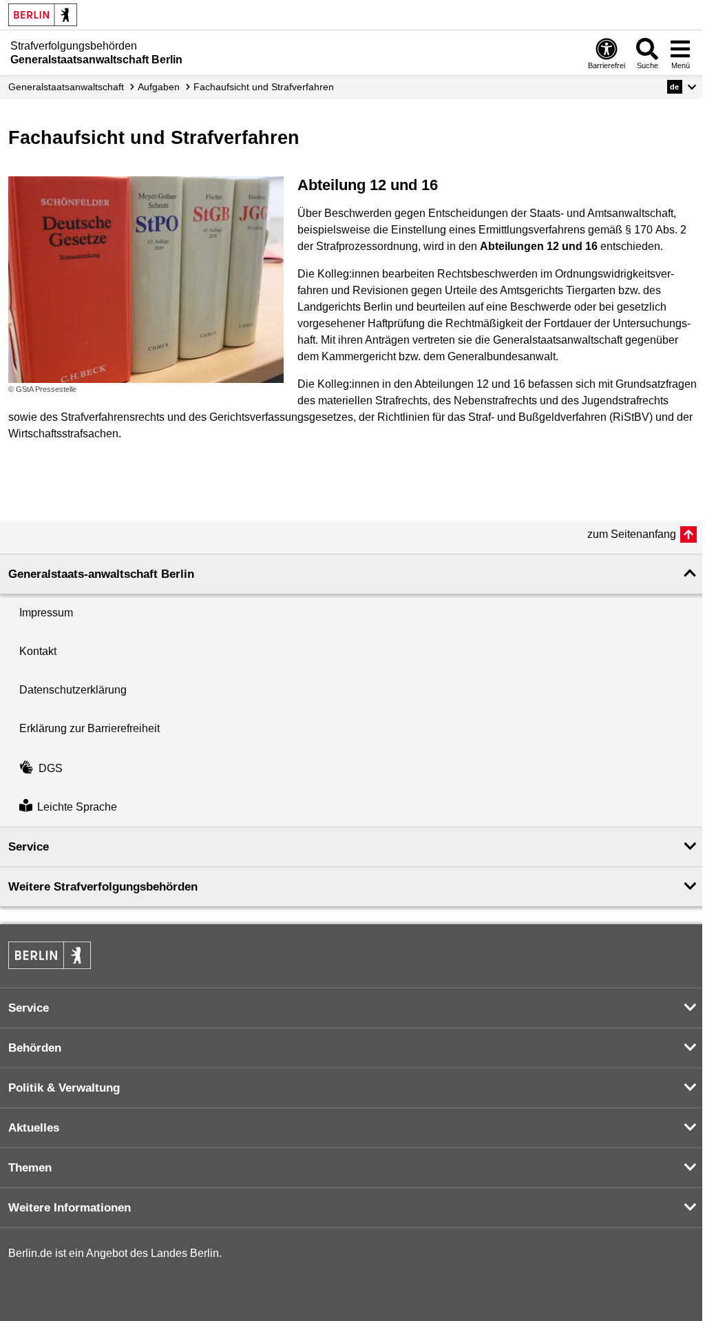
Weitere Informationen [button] (69, 1207)
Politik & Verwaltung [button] (64, 1087)
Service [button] (28, 846)
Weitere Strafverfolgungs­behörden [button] (103, 886)
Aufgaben (159, 86)
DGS (51, 768)
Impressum (46, 612)
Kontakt (37, 651)
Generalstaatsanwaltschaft (66, 86)
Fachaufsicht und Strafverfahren (263, 86)
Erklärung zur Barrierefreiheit (89, 728)
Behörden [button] (34, 1047)
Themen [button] (30, 1167)
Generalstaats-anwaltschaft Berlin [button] (101, 574)
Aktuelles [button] (33, 1127)
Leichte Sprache (77, 807)
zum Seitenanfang (631, 534)
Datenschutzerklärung (73, 690)
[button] (682, 87)
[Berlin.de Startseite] (42, 14)
